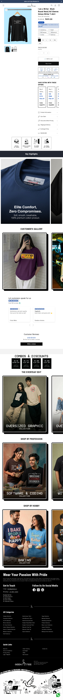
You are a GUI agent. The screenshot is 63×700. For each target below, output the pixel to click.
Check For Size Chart (42, 47)
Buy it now (48, 63)
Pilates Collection (46, 622)
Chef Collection (6, 633)
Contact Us (44, 648)
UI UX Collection (7, 620)
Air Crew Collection (7, 625)
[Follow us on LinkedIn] (42, 590)
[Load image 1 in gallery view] (7, 49)
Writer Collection (7, 622)
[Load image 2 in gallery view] (14, 49)
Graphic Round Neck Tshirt (28, 622)
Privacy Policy (6, 652)
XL (50, 40)
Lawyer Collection (46, 627)
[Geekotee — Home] (23, 663)
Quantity (40, 49)
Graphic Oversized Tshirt (28, 625)
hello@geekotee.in (12, 589)
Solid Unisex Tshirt (26, 616)
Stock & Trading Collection (9, 629)
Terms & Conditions (7, 650)
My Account (25, 654)
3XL (40, 43)
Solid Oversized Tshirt (27, 620)
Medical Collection (7, 631)
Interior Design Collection (9, 627)
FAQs (24, 652)
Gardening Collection (46, 620)
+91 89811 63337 (13, 592)
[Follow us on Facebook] (34, 590)
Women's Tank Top (26, 629)
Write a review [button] (31, 344)
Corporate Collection (7, 618)
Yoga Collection (45, 616)
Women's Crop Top (26, 627)
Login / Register (6, 654)
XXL (55, 40)
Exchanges (25, 650)
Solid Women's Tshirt (27, 618)
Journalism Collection (47, 629)
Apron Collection (26, 631)
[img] (32, 301)
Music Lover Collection (47, 625)
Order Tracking (26, 648)
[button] (3, 5)
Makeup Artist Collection (47, 631)
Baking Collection (46, 618)
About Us (5, 648)
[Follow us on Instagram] (38, 590)
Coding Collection (7, 616)
